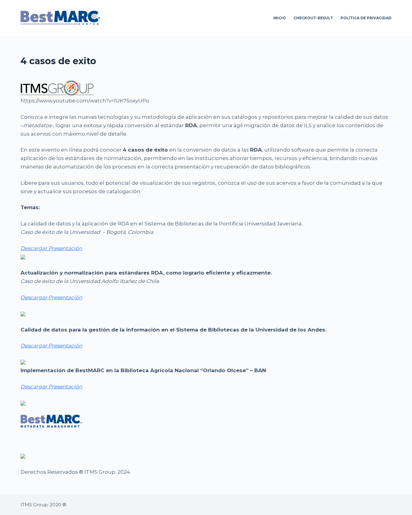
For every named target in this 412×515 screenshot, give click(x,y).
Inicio (279, 18)
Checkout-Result (313, 18)
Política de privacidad (366, 18)
